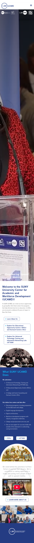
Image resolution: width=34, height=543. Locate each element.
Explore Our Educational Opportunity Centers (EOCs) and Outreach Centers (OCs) (16, 327)
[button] (31, 5)
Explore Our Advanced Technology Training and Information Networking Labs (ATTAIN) (17, 339)
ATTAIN (22, 438)
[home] (7, 6)
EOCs (9, 438)
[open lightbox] (8, 509)
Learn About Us (12, 319)
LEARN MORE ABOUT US (17, 500)
